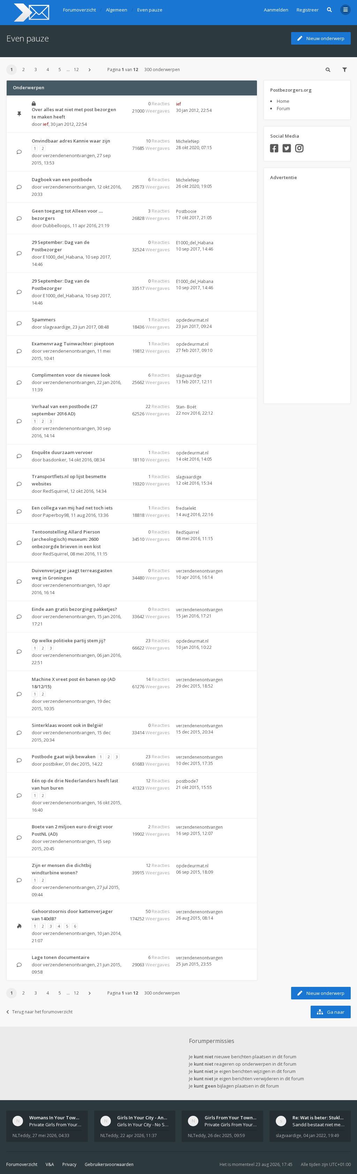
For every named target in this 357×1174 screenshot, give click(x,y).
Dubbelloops (56, 225)
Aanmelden (276, 10)
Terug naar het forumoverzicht (42, 1012)
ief (45, 124)
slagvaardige (56, 327)
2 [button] (23, 69)
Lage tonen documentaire (61, 957)
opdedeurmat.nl (192, 320)
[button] (89, 69)
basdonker (54, 459)
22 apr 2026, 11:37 (138, 1135)
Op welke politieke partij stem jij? (69, 640)
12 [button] (76, 69)
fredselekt (186, 508)
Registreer (308, 10)
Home (283, 101)
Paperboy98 (56, 515)
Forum (283, 108)
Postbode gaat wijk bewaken (64, 756)
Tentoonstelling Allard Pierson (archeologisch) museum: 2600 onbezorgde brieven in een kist (66, 539)
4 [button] (47, 69)
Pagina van (122, 69)
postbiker (53, 764)
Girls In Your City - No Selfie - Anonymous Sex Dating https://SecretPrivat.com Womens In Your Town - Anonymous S (143, 1124)
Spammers (43, 319)
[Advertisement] (298, 289)
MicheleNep (187, 141)
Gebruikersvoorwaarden (109, 1164)
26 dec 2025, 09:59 (226, 1135)
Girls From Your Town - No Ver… (240, 1117)
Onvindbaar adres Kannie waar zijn (71, 141)
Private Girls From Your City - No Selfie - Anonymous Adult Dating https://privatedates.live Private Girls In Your (55, 1124)
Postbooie (186, 211)
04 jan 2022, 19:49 (321, 1135)
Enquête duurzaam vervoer (62, 452)
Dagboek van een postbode (62, 179)
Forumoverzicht (21, 1164)
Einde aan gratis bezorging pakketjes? (74, 609)
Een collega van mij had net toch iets (72, 508)
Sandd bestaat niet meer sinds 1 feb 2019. (319, 1124)
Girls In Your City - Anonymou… (151, 1117)
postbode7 (187, 781)
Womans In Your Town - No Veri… (65, 1117)
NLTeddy (21, 1135)
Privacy (69, 1164)
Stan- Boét (186, 407)
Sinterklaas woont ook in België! (67, 725)
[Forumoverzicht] (30, 12)
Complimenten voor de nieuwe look (71, 375)
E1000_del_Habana (63, 257)
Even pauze (27, 38)
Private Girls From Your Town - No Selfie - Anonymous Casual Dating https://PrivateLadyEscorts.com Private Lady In (231, 1124)
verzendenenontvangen (69, 155)
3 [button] (36, 69)
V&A (50, 1164)
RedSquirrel (55, 491)
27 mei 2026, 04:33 (50, 1135)
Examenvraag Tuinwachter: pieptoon (73, 343)
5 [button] (60, 69)
